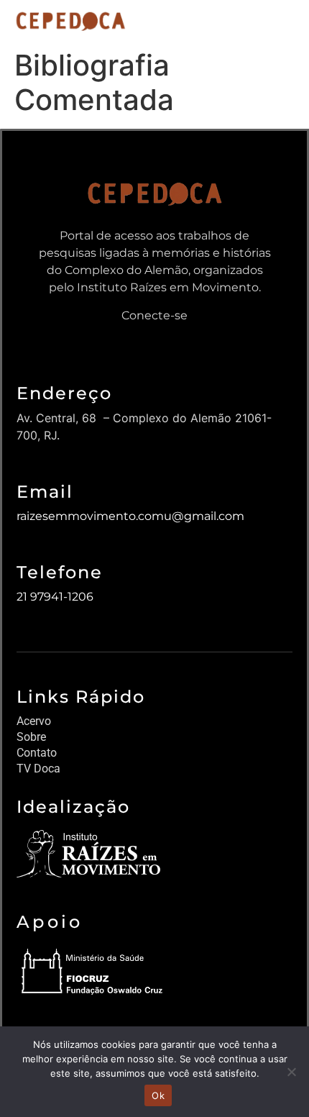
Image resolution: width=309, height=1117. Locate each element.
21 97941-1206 (55, 596)
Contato (37, 753)
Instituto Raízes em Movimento (168, 287)
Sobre (31, 737)
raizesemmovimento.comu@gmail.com (130, 516)
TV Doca (38, 768)
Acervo (34, 721)
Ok (158, 1095)
